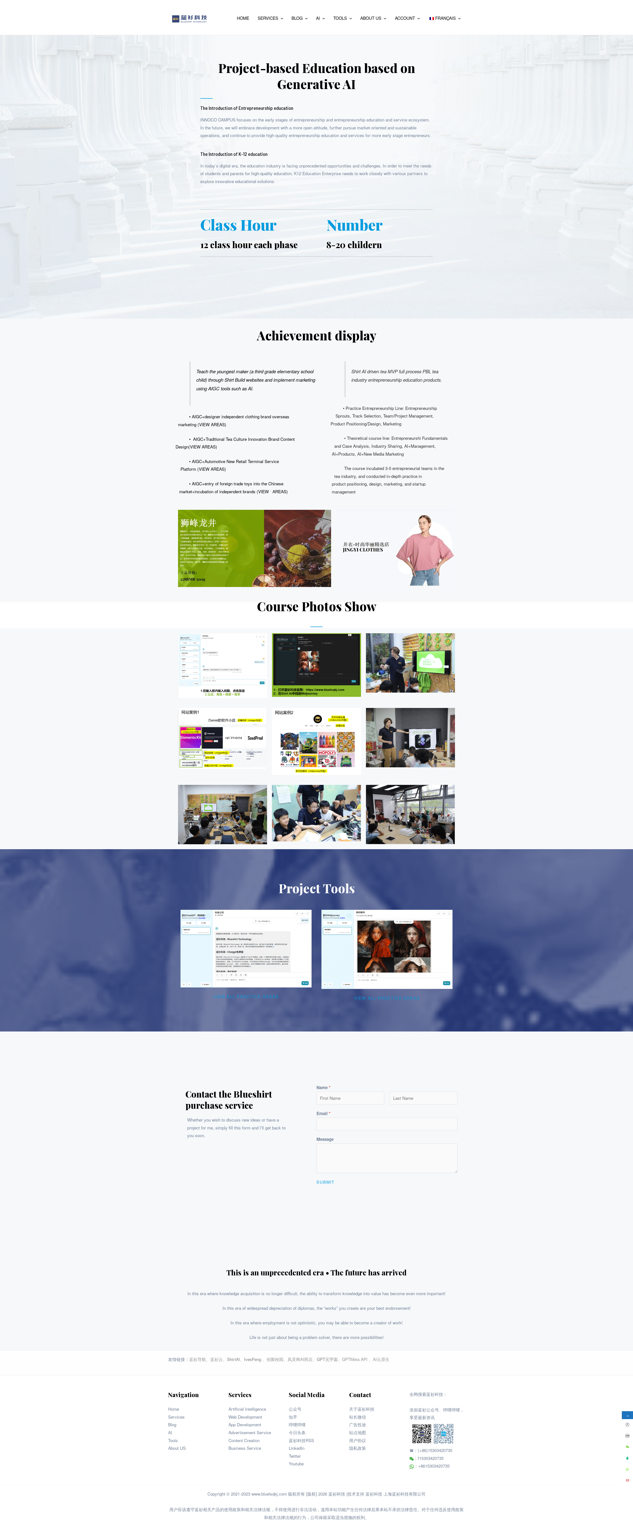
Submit (325, 1182)
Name (323, 1087)
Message (325, 1139)
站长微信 (357, 1417)
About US (177, 1448)
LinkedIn (296, 1448)
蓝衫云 (216, 1359)
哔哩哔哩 (297, 1424)
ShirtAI (233, 1359)
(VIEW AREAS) (212, 424)
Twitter (295, 1456)
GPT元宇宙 (327, 1359)
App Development (244, 1424)
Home (173, 1409)
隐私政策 (357, 1448)
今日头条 (297, 1432)
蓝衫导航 (197, 1359)
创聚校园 (275, 1359)
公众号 (295, 1409)
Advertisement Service (249, 1432)
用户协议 (357, 1440)
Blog (172, 1424)
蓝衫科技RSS (301, 1440)
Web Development (245, 1417)
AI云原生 (381, 1359)
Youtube (296, 1463)
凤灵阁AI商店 (300, 1359)
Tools (173, 1440)
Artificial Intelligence (247, 1409)
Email (323, 1113)
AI (170, 1432)
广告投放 (357, 1424)
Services (176, 1417)
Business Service (244, 1448)
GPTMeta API (355, 1359)
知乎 (293, 1417)
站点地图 (357, 1432)
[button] (280, 18)
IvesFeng (252, 1359)
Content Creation (244, 1440)
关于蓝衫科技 (361, 1409)
